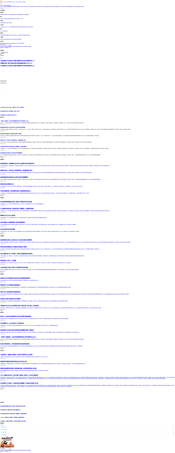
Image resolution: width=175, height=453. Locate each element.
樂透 (9, 22)
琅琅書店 (4, 35)
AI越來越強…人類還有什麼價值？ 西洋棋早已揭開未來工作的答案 (16, 354)
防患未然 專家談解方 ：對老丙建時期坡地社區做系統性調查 (14, 343)
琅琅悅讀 (1, 35)
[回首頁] (1, 0)
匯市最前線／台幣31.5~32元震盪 (8, 260)
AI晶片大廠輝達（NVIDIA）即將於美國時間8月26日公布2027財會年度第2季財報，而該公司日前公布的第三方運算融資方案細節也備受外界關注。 (24, 217)
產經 (24, 6)
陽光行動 (75, 6)
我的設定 (4, 5)
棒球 (64, 6)
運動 (18, 6)
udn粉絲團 (17, 18)
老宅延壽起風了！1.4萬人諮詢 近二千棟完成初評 (12, 323)
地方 (23, 6)
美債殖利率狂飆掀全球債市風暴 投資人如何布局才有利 (13, 361)
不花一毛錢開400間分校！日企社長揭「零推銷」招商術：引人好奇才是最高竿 (19, 375)
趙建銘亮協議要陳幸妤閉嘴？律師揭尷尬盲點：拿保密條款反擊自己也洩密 (18, 368)
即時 (4, 6)
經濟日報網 (2, 22)
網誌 (71, 6)
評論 (38, 6)
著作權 (14, 46)
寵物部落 (23, 26)
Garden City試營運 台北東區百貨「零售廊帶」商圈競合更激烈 (12, 417)
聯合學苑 (13, 43)
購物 (83, 6)
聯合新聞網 (2, 14)
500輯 (55, 6)
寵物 (31, 6)
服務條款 (11, 46)
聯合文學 (22, 35)
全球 (19, 6)
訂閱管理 (8, 5)
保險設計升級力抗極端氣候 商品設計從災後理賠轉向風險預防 (15, 278)
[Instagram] (2, 44)
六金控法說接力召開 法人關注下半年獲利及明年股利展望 (14, 267)
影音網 (79, 6)
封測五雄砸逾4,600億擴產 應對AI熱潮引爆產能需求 (12, 222)
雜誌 (48, 6)
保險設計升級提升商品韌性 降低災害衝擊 (10, 298)
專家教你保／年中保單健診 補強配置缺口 (10, 285)
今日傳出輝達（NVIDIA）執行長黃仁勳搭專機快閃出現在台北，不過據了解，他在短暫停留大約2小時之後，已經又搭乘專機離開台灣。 (22, 203)
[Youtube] (3, 44)
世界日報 (24, 14)
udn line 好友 (21, 18)
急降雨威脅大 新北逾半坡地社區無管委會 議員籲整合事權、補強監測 (17, 330)
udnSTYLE (7, 26)
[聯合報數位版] (0, 2)
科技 (42, 6)
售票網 (9, 39)
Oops (43, 6)
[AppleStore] (5, 44)
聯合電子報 (6, 43)
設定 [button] (1, 54)
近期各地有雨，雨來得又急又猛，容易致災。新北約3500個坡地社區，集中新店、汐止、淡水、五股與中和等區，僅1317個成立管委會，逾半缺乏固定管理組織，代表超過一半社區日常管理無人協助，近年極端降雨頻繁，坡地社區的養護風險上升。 (40, 332)
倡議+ (53, 6)
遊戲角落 (12, 26)
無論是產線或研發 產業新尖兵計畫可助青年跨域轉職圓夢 (11, 152)
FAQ (4, 46)
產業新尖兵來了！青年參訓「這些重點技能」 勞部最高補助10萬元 (13, 140)
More (1, 157)
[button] (87, 3)
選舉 (15, 6)
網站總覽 (29, 46)
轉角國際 (57, 6)
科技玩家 (26, 26)
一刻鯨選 (11, 35)
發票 (11, 22)
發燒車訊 (16, 26)
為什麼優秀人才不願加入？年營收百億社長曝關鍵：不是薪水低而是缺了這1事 (19, 383)
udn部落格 (19, 35)
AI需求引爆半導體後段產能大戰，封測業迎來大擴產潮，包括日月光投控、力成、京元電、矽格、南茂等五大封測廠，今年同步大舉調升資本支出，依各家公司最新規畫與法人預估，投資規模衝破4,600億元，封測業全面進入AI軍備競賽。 (38, 224)
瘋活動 (7, 39)
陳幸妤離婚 (7, 6)
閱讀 (45, 6)
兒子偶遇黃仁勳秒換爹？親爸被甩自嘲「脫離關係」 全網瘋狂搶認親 (13, 146)
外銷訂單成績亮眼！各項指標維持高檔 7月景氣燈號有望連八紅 (15, 191)
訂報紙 (23, 46)
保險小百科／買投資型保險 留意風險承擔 (10, 291)
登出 (10, 5)
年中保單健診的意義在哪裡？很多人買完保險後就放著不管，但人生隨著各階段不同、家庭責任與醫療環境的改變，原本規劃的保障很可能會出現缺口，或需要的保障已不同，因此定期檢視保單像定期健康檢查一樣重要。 (35, 287)
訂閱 (10, 45)
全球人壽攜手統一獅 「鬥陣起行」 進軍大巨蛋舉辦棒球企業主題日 (16, 253)
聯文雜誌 (28, 35)
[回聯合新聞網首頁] (0, 0)
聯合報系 (20, 46)
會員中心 (1, 5)
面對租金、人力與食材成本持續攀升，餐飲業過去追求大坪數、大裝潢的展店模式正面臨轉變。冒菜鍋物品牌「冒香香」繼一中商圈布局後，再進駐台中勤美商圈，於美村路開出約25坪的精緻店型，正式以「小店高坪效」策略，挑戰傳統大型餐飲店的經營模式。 (42, 339)
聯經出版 (25, 35)
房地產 (5, 22)
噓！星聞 (1, 26)
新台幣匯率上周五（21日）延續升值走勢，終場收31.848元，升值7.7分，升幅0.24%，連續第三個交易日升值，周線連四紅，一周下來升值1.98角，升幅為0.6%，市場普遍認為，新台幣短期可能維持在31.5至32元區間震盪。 (35, 262)
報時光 (50, 6)
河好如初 (5, 14)
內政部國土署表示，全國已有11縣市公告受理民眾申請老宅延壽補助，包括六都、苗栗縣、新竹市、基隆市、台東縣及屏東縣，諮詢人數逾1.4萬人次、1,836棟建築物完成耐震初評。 (29, 325)
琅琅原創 (8, 35)
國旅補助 (10, 6)
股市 (26, 6)
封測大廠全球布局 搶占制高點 (7, 229)
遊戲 (68, 6)
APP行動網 (19, 43)
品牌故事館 (19, 39)
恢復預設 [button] (1, 53)
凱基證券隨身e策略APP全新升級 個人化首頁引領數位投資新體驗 (12, 127)
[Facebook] (0, 44)
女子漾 (73, 6)
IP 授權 (4, 39)
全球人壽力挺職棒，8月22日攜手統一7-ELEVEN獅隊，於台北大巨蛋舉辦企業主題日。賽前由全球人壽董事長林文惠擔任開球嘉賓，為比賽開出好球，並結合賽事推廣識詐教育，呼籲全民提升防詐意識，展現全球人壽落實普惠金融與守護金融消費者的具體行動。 (42, 255)
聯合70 (16, 14)
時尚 (61, 6)
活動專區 (14, 18)
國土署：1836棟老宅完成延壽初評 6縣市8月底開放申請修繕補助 (15, 316)
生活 (29, 6)
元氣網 (19, 26)
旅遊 (47, 6)
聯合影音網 (10, 43)
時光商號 (12, 39)
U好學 (81, 6)
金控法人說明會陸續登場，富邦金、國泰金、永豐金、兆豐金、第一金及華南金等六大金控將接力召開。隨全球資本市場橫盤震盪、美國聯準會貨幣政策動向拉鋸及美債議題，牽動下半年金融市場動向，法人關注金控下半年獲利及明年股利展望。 (39, 269)
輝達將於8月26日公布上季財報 (7, 215)
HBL (66, 6)
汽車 (63, 6)
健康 (33, 6)
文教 (37, 6)
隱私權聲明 (17, 46)
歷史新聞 (10, 18)
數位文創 (1, 39)
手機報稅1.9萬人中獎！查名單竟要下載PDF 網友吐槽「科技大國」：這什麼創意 (19, 305)
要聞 (13, 6)
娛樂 (16, 6)
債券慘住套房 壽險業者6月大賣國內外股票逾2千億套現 (10, 133)
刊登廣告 (1, 46)
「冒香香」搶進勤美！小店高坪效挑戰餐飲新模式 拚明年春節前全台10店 (14, 120)
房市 (28, 6)
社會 (21, 6)
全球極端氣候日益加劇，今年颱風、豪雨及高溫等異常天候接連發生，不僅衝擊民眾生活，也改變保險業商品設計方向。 (19, 280)
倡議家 (21, 14)
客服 (6, 46)
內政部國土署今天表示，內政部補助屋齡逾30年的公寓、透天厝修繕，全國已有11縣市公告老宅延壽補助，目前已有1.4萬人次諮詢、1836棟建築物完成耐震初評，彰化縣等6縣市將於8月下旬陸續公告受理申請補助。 (34, 318)
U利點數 (4, 18)
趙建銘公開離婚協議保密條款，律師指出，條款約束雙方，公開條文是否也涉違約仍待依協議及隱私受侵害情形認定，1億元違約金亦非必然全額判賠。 (24, 370)
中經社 (8, 22)
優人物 (4, 26)
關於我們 (22, 43)
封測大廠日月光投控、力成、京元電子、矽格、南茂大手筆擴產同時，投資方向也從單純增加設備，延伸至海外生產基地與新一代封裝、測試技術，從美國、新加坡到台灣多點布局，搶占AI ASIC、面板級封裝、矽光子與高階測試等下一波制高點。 (40, 231)
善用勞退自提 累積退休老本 (7, 184)
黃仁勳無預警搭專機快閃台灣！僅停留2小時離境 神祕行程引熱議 (16, 201)
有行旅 (16, 43)
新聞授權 (8, 46)
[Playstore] (4, 44)
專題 (69, 6)
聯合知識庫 (2, 43)
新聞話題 (27, 14)
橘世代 (35, 6)
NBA (59, 6)
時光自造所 (15, 39)
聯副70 (16, 35)
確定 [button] (4, 53)
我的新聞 (7, 18)
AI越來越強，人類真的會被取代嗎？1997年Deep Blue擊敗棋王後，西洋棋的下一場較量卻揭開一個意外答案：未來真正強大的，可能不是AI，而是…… (24, 356)
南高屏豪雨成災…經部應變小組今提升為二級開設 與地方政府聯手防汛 (17, 163)
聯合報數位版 (12, 14)
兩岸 (40, 6)
